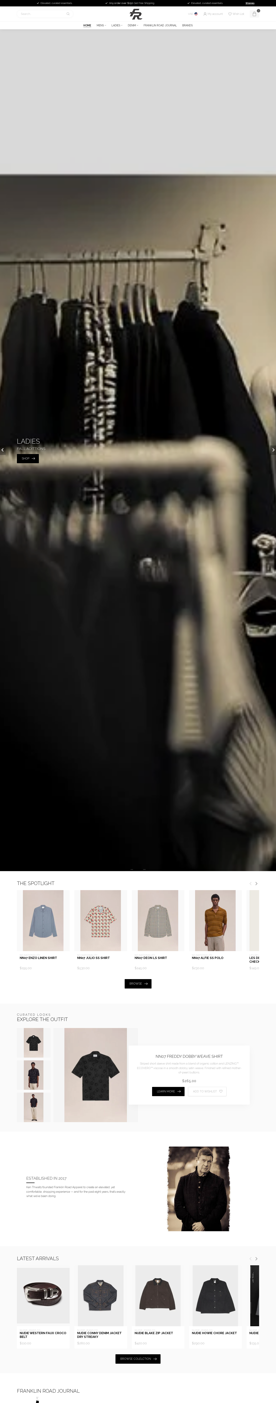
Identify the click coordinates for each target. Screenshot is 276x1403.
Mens (100, 25)
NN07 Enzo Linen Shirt (38, 958)
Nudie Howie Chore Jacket (214, 1333)
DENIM (132, 25)
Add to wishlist (205, 1091)
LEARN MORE (166, 1091)
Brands (187, 25)
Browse (136, 983)
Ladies (116, 25)
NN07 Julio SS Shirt (93, 958)
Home (87, 25)
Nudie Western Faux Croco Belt (43, 1335)
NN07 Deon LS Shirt (151, 958)
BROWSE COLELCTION (135, 1358)
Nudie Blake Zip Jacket (154, 1333)
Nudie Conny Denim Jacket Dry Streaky (99, 1335)
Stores (250, 3)
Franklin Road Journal (160, 25)
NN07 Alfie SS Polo (207, 958)
